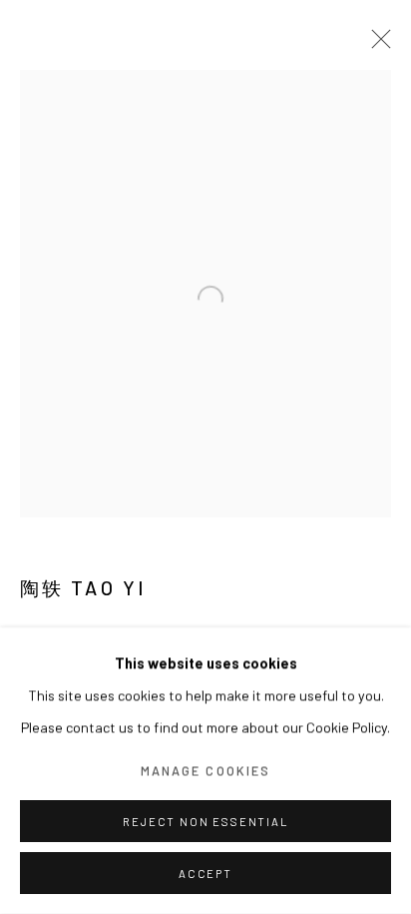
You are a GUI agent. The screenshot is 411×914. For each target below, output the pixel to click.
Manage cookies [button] (205, 770)
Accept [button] (205, 873)
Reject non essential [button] (205, 821)
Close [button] (376, 45)
